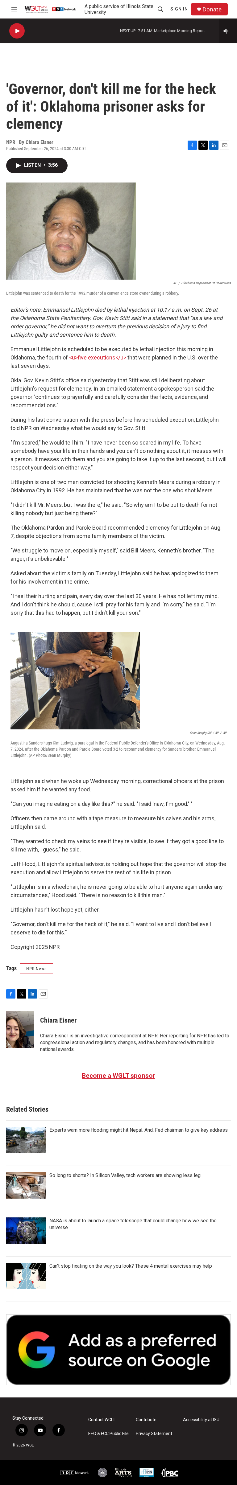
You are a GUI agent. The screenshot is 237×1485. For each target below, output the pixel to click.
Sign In (179, 8)
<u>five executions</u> (97, 357)
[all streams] (228, 30)
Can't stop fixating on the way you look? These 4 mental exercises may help (130, 1266)
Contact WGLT (101, 1419)
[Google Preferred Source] (118, 1350)
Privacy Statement (154, 1433)
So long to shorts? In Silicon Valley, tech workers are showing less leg (125, 1175)
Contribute (146, 1419)
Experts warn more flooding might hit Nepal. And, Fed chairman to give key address (138, 1130)
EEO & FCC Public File (108, 1433)
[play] (17, 31)
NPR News (36, 968)
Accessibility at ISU (201, 1419)
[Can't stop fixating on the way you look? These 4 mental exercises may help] (26, 1276)
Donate (212, 9)
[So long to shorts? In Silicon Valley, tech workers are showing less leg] (26, 1185)
